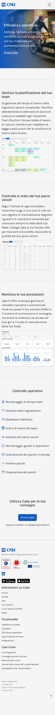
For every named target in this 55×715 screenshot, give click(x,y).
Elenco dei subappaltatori (13, 687)
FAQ (4, 600)
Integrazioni (8, 640)
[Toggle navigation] (49, 5)
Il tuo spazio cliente (12, 608)
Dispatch (6, 628)
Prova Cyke (11, 52)
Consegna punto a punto (14, 656)
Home (5, 593)
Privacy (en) (7, 690)
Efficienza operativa (12, 632)
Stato (4, 612)
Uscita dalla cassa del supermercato (20, 664)
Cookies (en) (7, 684)
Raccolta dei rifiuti (11, 660)
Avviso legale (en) (9, 681)
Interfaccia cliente (11, 624)
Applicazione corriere (12, 636)
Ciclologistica (9, 652)
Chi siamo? (7, 604)
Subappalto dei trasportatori (16, 668)
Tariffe (5, 597)
